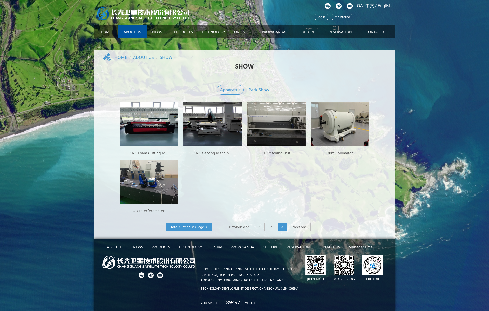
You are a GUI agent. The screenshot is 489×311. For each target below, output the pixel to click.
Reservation (340, 31)
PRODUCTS (183, 31)
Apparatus (230, 90)
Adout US (143, 57)
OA (360, 5)
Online (241, 31)
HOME (106, 31)
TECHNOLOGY (213, 31)
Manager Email (362, 247)
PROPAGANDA (274, 31)
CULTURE (307, 31)
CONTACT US (377, 31)
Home (121, 57)
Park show (259, 90)
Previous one (239, 227)
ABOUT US (132, 31)
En (385, 5)
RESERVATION (298, 247)
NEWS (157, 31)
